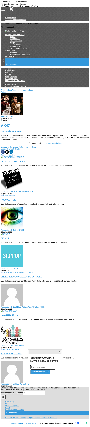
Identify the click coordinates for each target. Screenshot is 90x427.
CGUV (7, 408)
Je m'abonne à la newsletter (12, 393)
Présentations (10, 18)
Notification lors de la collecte (23, 423)
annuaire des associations (51, 143)
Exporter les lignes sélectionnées (14, 2)
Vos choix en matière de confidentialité (56, 423)
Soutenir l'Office (16, 47)
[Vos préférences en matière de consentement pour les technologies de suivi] (86, 423)
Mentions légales (12, 406)
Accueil (12, 37)
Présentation (15, 39)
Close (60, 352)
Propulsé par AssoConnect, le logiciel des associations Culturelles (31, 418)
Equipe (12, 43)
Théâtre (17, 149)
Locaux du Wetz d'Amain (19, 48)
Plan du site (9, 402)
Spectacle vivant (7, 149)
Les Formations (16, 41)
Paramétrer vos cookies (14, 410)
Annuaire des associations (15, 20)
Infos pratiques (15, 45)
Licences (8, 404)
